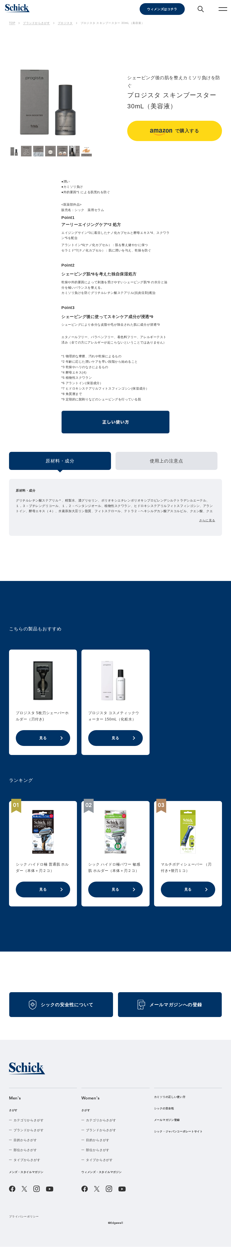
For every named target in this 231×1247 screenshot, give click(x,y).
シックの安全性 (164, 1108)
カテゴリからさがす (29, 1120)
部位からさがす (25, 1150)
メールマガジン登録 (167, 1120)
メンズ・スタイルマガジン (26, 1172)
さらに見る (207, 520)
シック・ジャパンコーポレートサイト (178, 1131)
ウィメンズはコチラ (162, 9)
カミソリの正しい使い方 (170, 1096)
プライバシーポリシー (24, 1216)
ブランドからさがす (29, 1130)
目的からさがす (25, 1140)
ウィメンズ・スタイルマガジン (101, 1172)
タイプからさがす (27, 1160)
